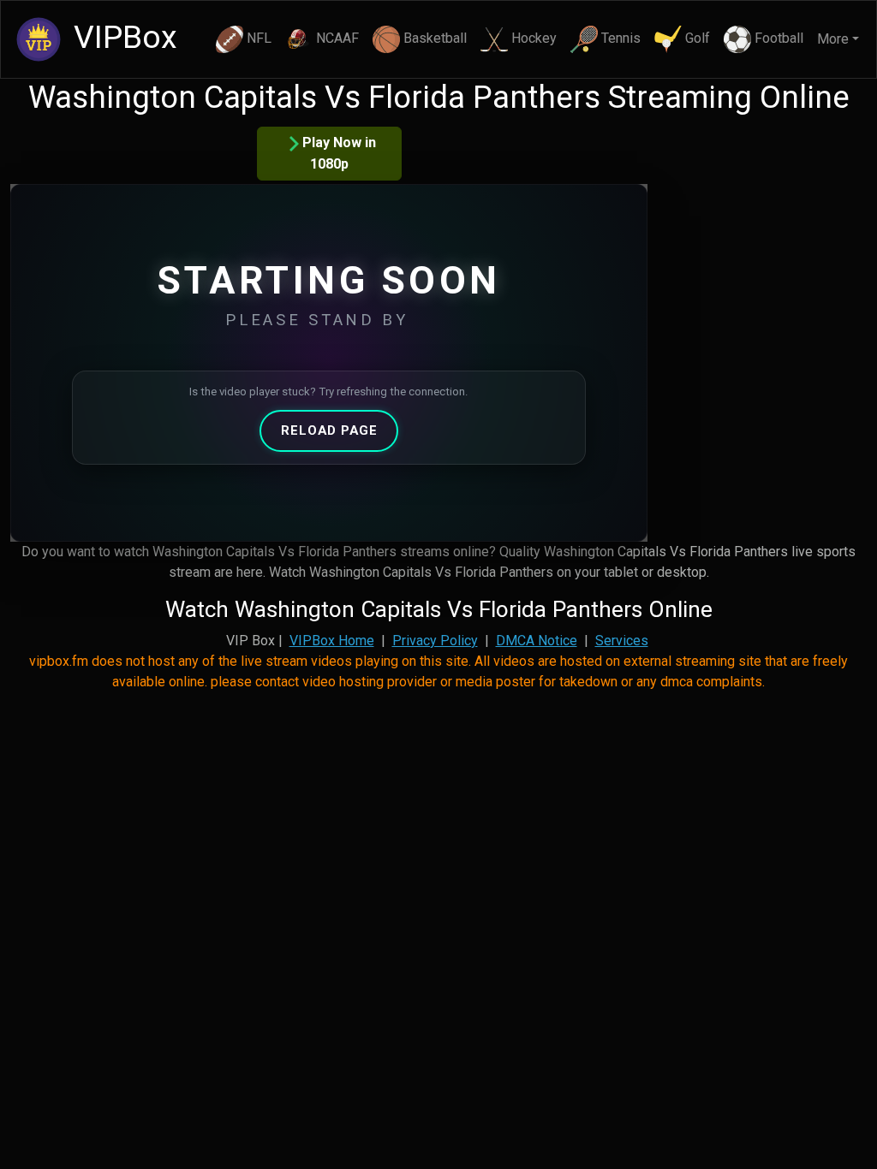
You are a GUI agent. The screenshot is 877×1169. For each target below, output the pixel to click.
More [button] (833, 39)
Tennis (621, 38)
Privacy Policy (435, 640)
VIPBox (121, 37)
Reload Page (329, 430)
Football (779, 38)
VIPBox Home (331, 640)
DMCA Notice (536, 640)
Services (621, 640)
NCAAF (337, 38)
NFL (259, 38)
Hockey (534, 38)
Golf (697, 38)
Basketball (435, 38)
